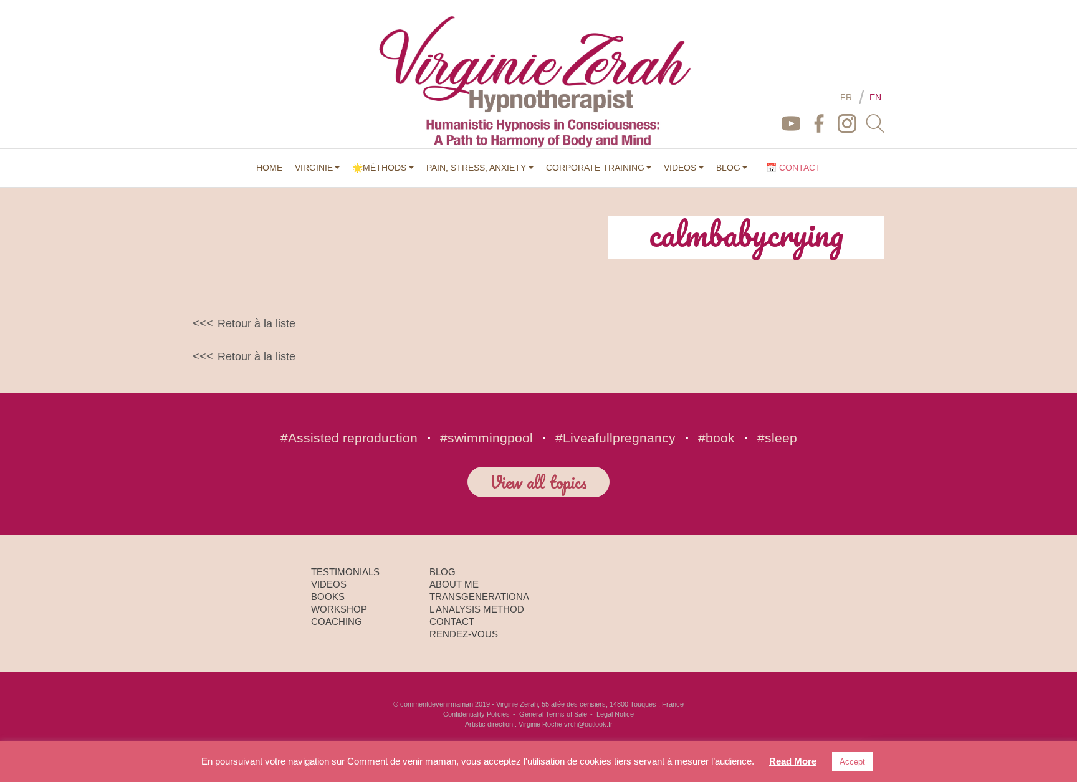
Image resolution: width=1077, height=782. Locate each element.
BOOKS (328, 596)
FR (846, 97)
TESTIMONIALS (345, 571)
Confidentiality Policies (476, 714)
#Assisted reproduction (349, 438)
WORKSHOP (339, 609)
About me (454, 584)
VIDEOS (680, 168)
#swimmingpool (486, 438)
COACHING (336, 621)
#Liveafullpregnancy (615, 438)
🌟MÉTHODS (379, 168)
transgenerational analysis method (479, 602)
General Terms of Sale (553, 714)
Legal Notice (615, 714)
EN (875, 97)
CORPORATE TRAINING (595, 168)
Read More (792, 761)
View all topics (538, 481)
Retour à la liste (256, 323)
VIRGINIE (314, 168)
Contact (451, 621)
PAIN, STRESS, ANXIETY (476, 168)
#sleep (777, 438)
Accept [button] (852, 761)
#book (716, 438)
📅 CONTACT (793, 168)
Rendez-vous (463, 634)
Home (269, 168)
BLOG (728, 168)
